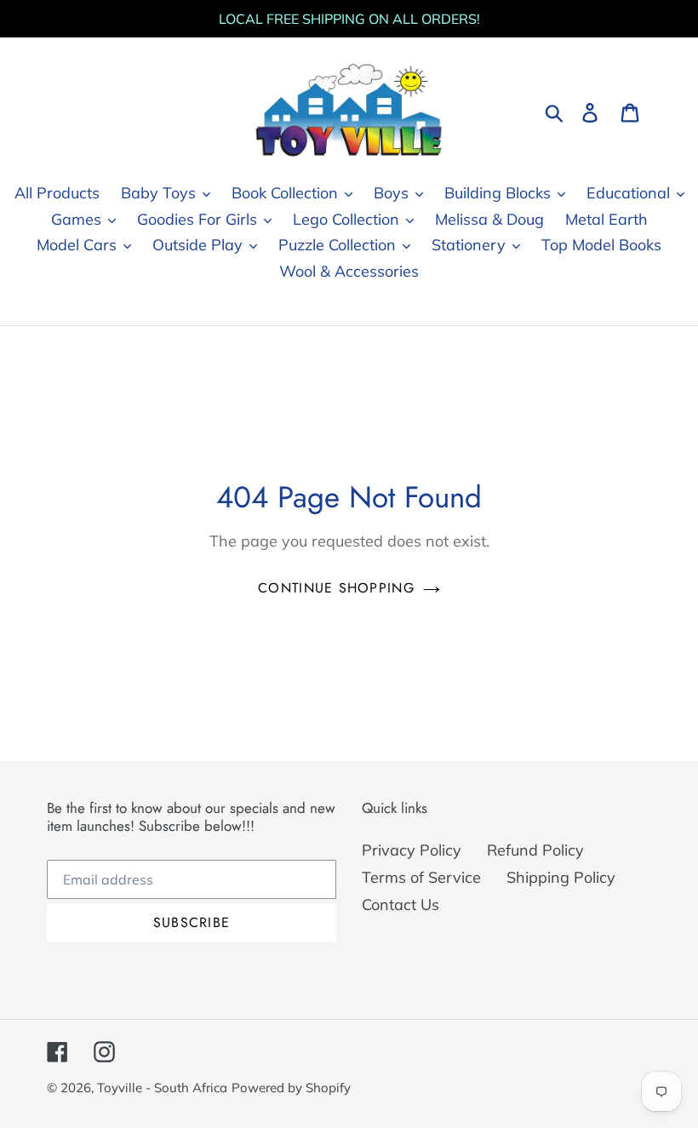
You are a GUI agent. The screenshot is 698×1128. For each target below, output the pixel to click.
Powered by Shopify (291, 1087)
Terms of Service (421, 877)
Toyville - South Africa (162, 1087)
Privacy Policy (411, 850)
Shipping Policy (560, 877)
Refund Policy (535, 850)
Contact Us (400, 904)
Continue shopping (336, 588)
